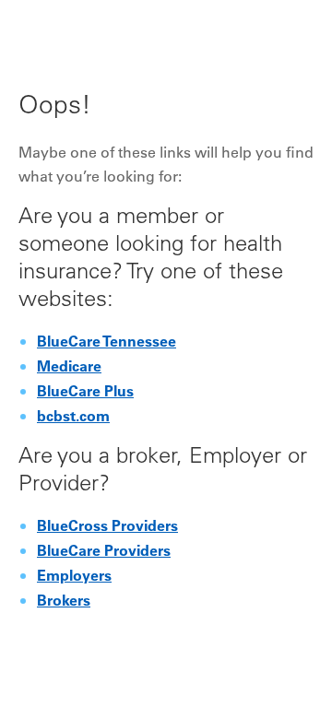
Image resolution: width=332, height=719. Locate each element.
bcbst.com (73, 417)
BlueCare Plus (85, 392)
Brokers (63, 602)
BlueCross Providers (107, 527)
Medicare (69, 367)
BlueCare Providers (104, 552)
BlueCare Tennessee (106, 343)
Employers (74, 577)
